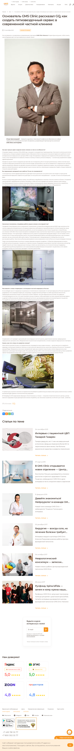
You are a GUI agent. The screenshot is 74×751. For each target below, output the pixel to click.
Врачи (13, 4)
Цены (23, 709)
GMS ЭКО (33, 1)
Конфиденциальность (33, 635)
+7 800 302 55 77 (10, 735)
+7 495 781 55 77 (10, 732)
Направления (40, 4)
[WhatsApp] (9, 414)
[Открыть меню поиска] (70, 4)
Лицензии (51, 709)
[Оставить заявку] (46, 629)
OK (70, 745)
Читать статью (40, 455)
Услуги (20, 4)
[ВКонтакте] (3, 414)
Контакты (51, 4)
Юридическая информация (36, 709)
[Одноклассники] (6, 414)
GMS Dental (25, 1)
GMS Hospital (15, 1)
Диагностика (29, 4)
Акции (59, 4)
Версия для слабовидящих (10, 709)
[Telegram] (12, 414)
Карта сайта (60, 709)
